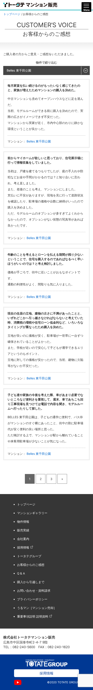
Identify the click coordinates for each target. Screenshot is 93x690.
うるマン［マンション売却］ (36, 608)
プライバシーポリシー (32, 599)
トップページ (11, 14)
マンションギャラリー (32, 513)
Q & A (21, 573)
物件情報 (23, 521)
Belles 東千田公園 (38, 141)
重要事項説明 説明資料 (32, 616)
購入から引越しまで (30, 582)
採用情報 (23, 547)
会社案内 (23, 539)
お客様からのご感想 (30, 564)
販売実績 (23, 530)
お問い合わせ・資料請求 (33, 590)
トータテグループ (29, 556)
